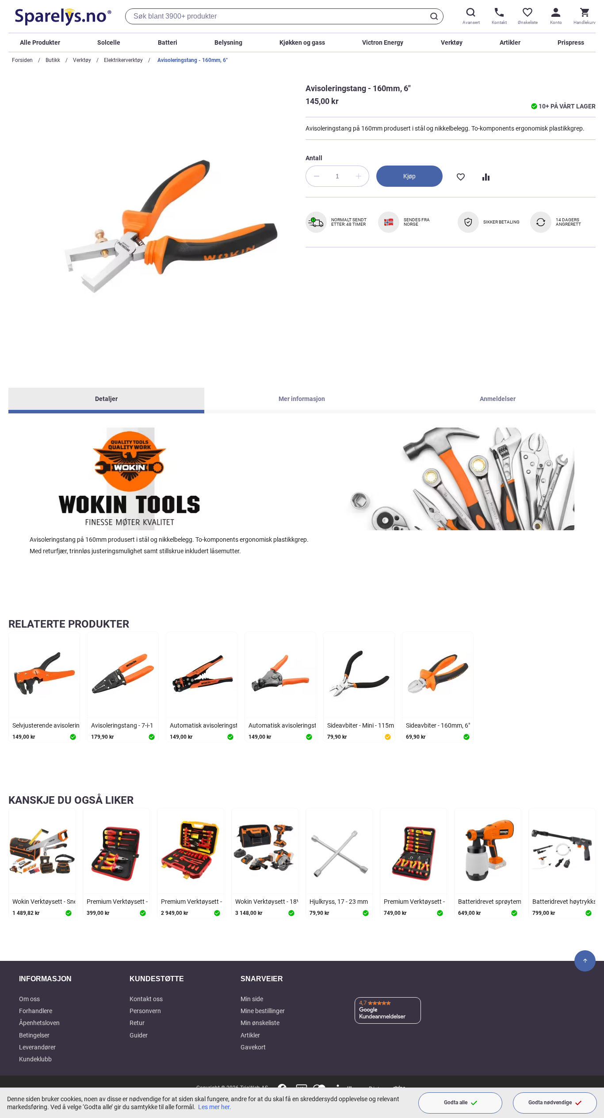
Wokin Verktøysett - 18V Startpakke (283, 901)
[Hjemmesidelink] (61, 16)
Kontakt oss (146, 998)
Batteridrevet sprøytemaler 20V (501, 901)
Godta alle (455, 1102)
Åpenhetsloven (39, 1022)
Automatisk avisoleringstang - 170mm (300, 725)
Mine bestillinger (263, 1010)
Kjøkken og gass (302, 42)
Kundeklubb (35, 1059)
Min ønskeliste (260, 1022)
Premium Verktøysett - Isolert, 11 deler (436, 901)
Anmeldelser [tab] (498, 398)
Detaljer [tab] (106, 398)
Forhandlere (35, 1010)
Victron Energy (382, 42)
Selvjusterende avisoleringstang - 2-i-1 (63, 725)
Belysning (228, 42)
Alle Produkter (40, 42)
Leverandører (37, 1047)
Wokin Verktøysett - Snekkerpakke (58, 901)
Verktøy (452, 42)
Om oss (29, 998)
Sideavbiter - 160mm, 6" (438, 725)
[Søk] (435, 16)
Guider (139, 1035)
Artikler (510, 42)
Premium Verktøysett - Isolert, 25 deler (213, 901)
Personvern (145, 1010)
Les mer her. (214, 1106)
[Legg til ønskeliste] (460, 176)
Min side (252, 998)
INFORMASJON (45, 979)
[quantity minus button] (316, 176)
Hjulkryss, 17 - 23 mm (339, 901)
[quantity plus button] (358, 176)
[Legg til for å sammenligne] (485, 176)
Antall (314, 158)
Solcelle (108, 42)
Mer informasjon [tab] (302, 398)
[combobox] (284, 16)
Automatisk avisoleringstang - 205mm (222, 725)
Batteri (167, 42)
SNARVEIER (262, 979)
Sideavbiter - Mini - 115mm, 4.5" (370, 725)
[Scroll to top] (585, 961)
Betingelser (34, 1035)
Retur (137, 1022)
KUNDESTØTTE (157, 979)
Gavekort (253, 1047)
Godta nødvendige (550, 1102)
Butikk (53, 60)
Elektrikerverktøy (123, 60)
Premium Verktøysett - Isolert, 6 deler (137, 901)
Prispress (571, 42)
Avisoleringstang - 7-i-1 (122, 725)
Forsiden (22, 60)
